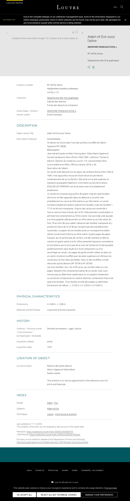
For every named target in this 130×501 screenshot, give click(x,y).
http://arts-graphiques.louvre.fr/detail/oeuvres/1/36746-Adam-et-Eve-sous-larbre (52, 442)
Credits (74, 470)
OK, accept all (24, 495)
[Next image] (79, 33)
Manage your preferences (99, 495)
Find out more (110, 488)
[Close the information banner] (125, 19)
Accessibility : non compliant (92, 470)
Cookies (65, 470)
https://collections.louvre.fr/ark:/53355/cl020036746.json (54, 434)
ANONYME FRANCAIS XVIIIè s (102, 47)
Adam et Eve (53, 408)
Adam (50, 403)
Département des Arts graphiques (63, 98)
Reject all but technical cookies (58, 495)
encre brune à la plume (66, 414)
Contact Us (39, 470)
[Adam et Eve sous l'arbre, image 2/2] (67, 38)
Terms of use (53, 470)
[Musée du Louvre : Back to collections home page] (68, 7)
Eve (56, 403)
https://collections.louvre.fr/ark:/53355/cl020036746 (50, 432)
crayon (50, 414)
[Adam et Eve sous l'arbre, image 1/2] (30, 38)
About (29, 470)
